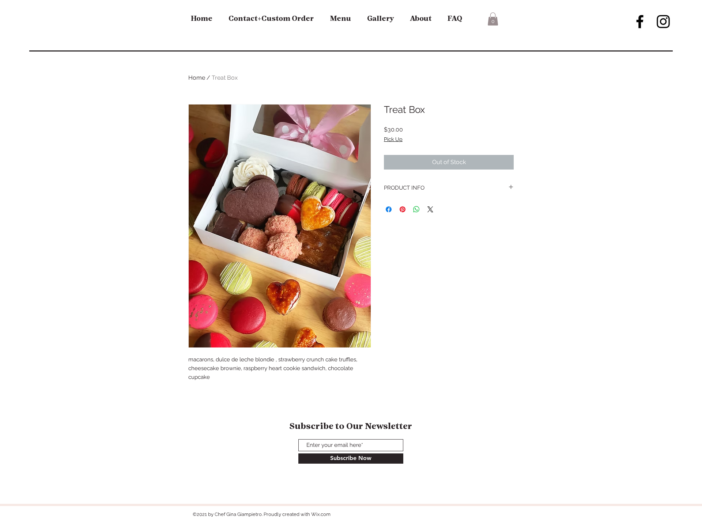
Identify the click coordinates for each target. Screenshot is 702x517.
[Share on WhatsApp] (416, 209)
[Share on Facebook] (388, 209)
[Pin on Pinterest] (402, 209)
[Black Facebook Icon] (640, 21)
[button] (492, 19)
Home (196, 77)
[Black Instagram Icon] (663, 21)
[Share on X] (430, 209)
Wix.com (321, 514)
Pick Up (393, 139)
